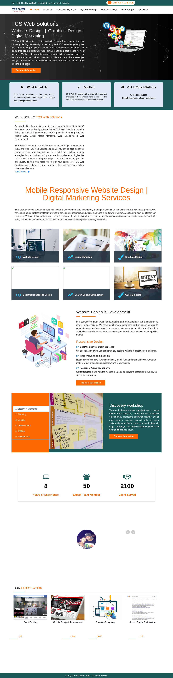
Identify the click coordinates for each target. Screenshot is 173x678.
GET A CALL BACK (123, 2)
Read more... (21, 171)
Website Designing (65, 9)
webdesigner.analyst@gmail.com (147, 662)
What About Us (69, 648)
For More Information (91, 383)
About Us (47, 9)
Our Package (127, 9)
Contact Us (142, 9)
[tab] (31, 409)
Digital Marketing (88, 9)
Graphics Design (109, 9)
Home (37, 9)
